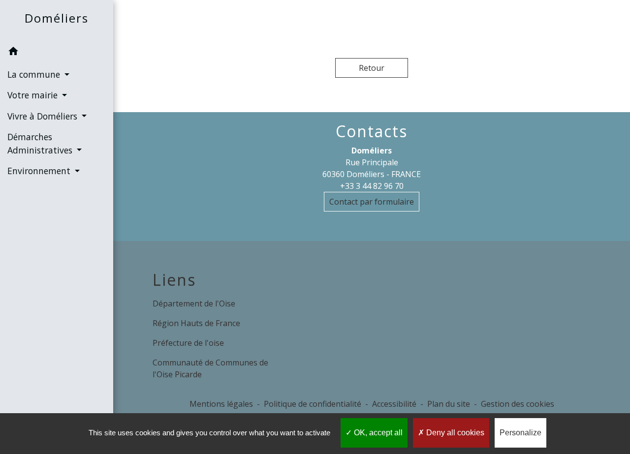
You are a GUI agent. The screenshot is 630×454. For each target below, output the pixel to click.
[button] (56, 52)
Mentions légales (221, 403)
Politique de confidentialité (312, 403)
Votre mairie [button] (33, 95)
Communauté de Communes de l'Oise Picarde (210, 368)
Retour (371, 67)
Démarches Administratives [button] (41, 143)
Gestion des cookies (517, 403)
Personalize (520, 432)
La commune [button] (35, 74)
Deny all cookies (454, 432)
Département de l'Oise (194, 303)
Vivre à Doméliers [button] (43, 116)
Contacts (372, 131)
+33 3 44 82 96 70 (372, 186)
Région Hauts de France (196, 323)
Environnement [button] (40, 171)
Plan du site (448, 403)
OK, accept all (377, 432)
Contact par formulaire (371, 201)
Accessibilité (394, 403)
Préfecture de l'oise (188, 342)
